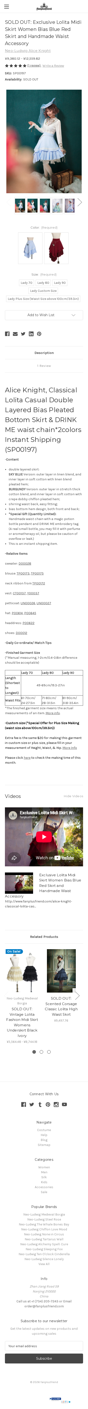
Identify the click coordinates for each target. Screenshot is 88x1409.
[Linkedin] (31, 334)
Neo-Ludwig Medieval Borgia (44, 1214)
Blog (44, 1140)
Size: (44, 274)
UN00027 (44, 603)
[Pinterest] (39, 334)
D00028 (25, 564)
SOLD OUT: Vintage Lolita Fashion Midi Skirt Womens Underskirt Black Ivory (22, 1022)
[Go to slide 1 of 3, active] (34, 1052)
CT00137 (19, 593)
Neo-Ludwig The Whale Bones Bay (44, 1224)
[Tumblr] (40, 1104)
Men (44, 1172)
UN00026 (28, 603)
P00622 (28, 623)
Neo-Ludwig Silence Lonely (44, 1259)
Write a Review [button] (53, 66)
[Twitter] (23, 334)
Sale (44, 1192)
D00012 (21, 633)
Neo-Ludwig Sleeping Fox (44, 1249)
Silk (44, 1177)
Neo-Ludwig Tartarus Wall (44, 1239)
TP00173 (23, 573)
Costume (44, 1130)
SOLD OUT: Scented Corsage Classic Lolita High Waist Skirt (61, 1006)
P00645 (30, 613)
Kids (44, 1182)
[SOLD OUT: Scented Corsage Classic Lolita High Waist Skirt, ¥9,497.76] (61, 971)
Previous (8, 202)
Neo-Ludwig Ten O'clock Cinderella (44, 1254)
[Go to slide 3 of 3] (49, 1052)
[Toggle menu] (6, 6)
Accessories (44, 1187)
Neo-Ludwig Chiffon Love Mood (44, 1229)
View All (44, 1264)
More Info (69, 748)
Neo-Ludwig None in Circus (44, 1234)
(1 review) (34, 65)
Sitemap (44, 1145)
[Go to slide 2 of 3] (41, 1052)
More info (53, 713)
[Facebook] (7, 334)
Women (44, 1167)
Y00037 (33, 593)
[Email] (15, 334)
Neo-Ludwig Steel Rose (44, 1219)
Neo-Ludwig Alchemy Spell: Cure (44, 1244)
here (27, 758)
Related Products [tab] (44, 937)
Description (44, 353)
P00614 (17, 613)
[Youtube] (64, 1104)
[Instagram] (56, 1104)
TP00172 (38, 583)
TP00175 (37, 573)
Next (79, 202)
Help (44, 1135)
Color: (44, 227)
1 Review (44, 366)
